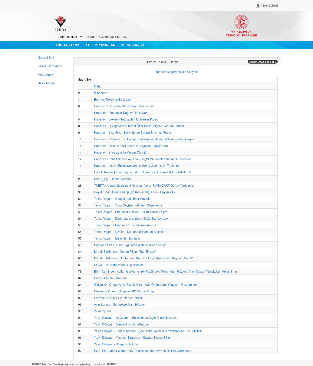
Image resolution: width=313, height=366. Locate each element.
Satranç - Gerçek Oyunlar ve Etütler (118, 298)
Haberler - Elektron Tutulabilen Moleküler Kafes (126, 119)
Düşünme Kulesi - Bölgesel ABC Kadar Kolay (124, 291)
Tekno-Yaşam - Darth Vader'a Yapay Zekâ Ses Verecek (131, 218)
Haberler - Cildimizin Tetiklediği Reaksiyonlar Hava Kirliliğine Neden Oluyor (144, 139)
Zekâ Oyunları (103, 311)
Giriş (97, 86)
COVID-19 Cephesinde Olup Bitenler (118, 265)
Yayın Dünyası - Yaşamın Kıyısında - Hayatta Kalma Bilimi (132, 337)
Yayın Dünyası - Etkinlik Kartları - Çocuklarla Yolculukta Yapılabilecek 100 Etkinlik (148, 331)
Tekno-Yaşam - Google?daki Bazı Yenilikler (123, 198)
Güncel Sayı (46, 57)
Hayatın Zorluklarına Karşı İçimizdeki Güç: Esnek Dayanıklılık (134, 192)
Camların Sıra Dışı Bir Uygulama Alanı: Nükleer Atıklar (130, 245)
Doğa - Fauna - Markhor (110, 278)
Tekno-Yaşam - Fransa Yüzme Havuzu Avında (125, 225)
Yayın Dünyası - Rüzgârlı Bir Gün (116, 344)
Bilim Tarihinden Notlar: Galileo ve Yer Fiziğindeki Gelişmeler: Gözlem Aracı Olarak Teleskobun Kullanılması (166, 271)
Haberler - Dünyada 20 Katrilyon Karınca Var (124, 106)
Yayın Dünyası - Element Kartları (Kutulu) (121, 324)
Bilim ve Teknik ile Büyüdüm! (113, 99)
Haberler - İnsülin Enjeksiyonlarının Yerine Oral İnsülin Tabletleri (136, 165)
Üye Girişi (269, 5)
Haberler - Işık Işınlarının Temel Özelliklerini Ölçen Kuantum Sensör (139, 126)
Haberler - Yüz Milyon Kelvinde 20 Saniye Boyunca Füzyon (133, 132)
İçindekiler (101, 93)
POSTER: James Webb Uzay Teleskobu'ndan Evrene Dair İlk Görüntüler (142, 351)
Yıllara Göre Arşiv (50, 66)
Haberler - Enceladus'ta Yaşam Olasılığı (120, 152)
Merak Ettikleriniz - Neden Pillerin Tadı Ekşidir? (125, 251)
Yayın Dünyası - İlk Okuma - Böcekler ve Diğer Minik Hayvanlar (136, 317)
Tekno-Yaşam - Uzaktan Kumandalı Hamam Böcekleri (130, 231)
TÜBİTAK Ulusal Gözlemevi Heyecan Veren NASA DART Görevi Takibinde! (144, 185)
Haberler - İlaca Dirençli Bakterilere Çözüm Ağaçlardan (131, 146)
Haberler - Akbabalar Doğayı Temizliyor (120, 112)
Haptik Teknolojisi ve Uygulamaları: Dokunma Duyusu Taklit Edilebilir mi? (143, 172)
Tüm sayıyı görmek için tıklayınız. (177, 72)
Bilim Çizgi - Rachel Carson (112, 179)
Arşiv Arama (46, 83)
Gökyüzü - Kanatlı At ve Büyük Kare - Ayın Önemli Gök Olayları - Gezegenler (145, 284)
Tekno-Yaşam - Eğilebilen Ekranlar (117, 238)
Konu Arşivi (45, 74)
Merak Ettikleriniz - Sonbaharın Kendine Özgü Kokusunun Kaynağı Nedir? (143, 258)
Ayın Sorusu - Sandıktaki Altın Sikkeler (119, 304)
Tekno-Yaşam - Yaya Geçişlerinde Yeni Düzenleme (128, 205)
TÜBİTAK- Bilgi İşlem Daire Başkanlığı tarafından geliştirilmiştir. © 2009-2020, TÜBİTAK (74, 364)
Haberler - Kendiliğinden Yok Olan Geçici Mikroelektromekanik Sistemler (142, 159)
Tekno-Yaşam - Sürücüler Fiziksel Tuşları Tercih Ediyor (130, 212)
